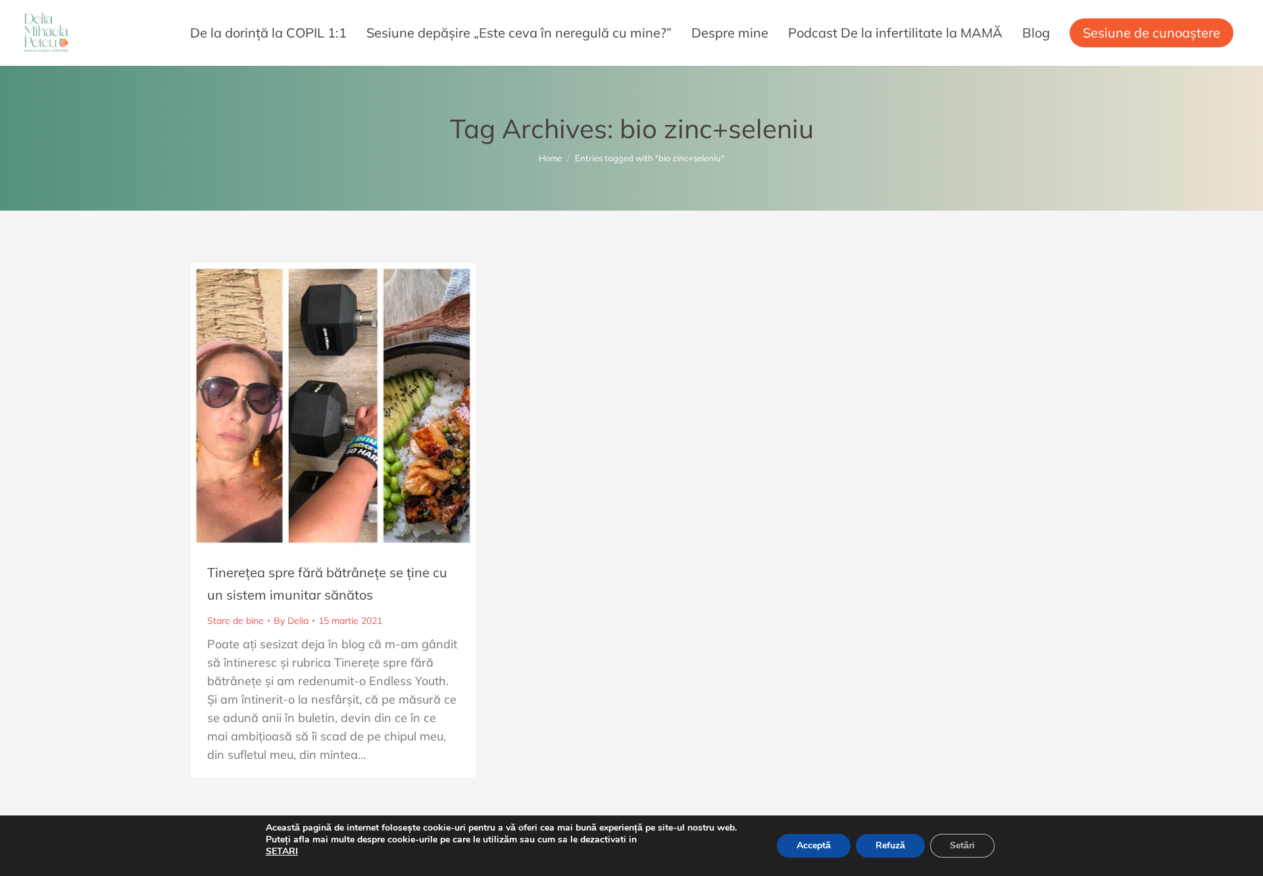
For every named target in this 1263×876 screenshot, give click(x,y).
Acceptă (814, 845)
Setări (962, 845)
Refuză (890, 845)
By (291, 621)
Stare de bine (235, 621)
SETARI (282, 852)
